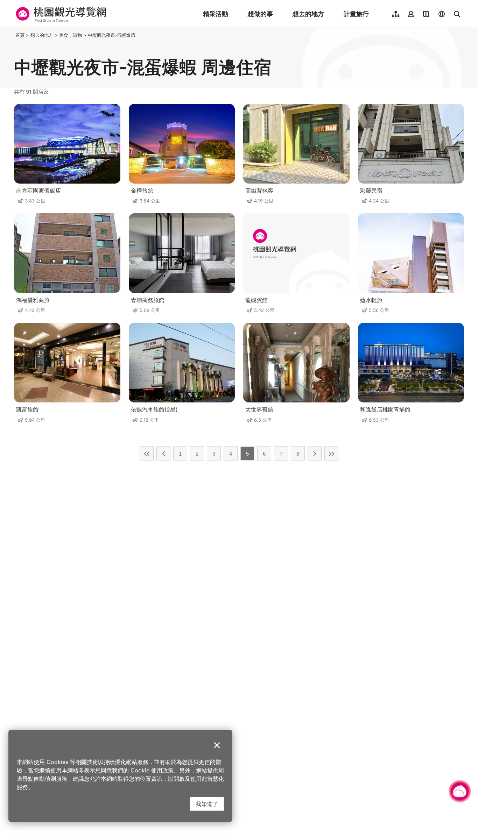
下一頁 (315, 453)
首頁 (19, 35)
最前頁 (147, 453)
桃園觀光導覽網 (60, 14)
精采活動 (215, 13)
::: (12, 35)
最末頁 (331, 453)
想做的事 (260, 13)
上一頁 (163, 453)
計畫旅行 (356, 13)
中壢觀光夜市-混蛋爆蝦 (111, 35)
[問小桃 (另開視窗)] (460, 791)
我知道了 (207, 804)
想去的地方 (308, 13)
